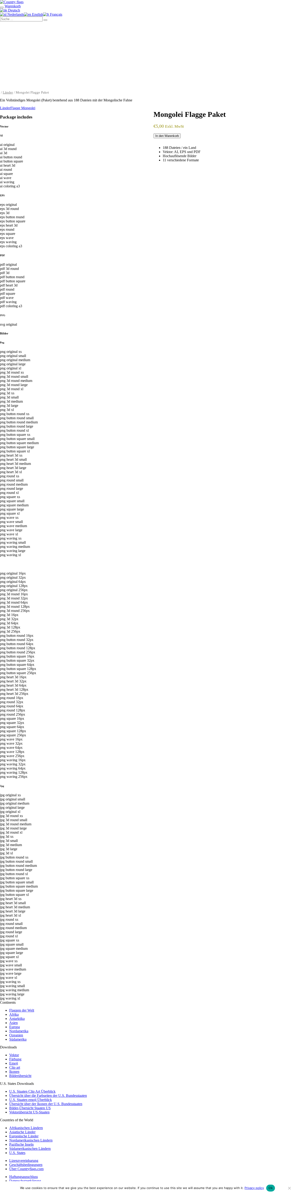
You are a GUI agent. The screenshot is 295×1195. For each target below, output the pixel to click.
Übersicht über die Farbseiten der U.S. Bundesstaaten (48, 1096)
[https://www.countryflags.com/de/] (12, 2)
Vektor (14, 1055)
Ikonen (14, 1072)
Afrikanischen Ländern (26, 1128)
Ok (270, 1188)
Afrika (14, 1014)
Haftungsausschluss (23, 1177)
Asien (13, 1023)
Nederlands (15, 14)
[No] (289, 1188)
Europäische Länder (23, 1136)
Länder (8, 92)
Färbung (15, 1059)
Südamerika (18, 1039)
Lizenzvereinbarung (23, 1161)
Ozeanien (16, 1035)
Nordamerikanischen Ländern (31, 1140)
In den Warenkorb (167, 136)
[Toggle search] (2, 7)
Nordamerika (18, 1031)
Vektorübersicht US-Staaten (29, 1112)
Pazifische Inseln (21, 1144)
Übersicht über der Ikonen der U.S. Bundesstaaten (45, 1104)
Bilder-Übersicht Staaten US (30, 1108)
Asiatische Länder (22, 1132)
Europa (14, 1027)
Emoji (13, 1063)
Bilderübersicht (20, 1076)
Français (55, 14)
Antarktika (17, 1019)
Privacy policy (254, 1188)
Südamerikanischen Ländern (30, 1149)
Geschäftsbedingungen (25, 1165)
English (37, 14)
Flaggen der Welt (21, 1010)
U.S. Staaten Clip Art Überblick (32, 1091)
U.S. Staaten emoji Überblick (30, 1100)
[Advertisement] (147, 56)
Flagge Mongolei (22, 108)
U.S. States (17, 1153)
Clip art (14, 1067)
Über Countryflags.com (26, 1169)
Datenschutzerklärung (25, 1181)
